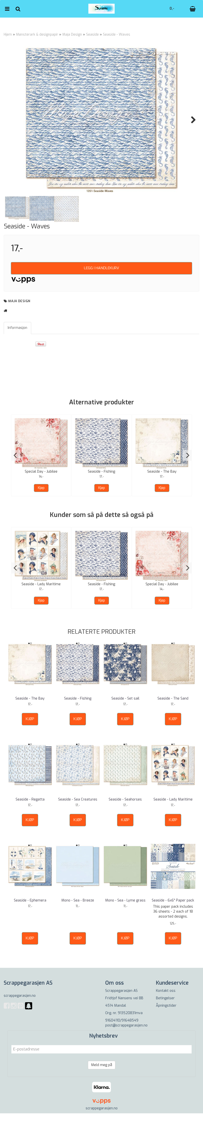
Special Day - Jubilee (41, 471)
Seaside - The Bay (162, 471)
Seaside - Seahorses (125, 799)
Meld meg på (101, 1065)
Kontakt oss (166, 990)
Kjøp (41, 488)
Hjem (8, 34)
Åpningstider (166, 1005)
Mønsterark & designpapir (37, 34)
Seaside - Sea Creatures (77, 799)
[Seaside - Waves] (101, 120)
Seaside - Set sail (125, 698)
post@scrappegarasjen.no (126, 1025)
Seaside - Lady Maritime (41, 584)
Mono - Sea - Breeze (77, 900)
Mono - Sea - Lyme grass (125, 900)
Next (191, 120)
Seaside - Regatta (30, 799)
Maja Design (72, 34)
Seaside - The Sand (172, 698)
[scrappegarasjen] (29, 1008)
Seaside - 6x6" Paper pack (173, 900)
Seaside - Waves (116, 34)
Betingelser (165, 998)
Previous (12, 120)
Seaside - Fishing (101, 471)
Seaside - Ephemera (30, 900)
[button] (15, 455)
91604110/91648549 (121, 1020)
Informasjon (17, 327)
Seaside (92, 34)
